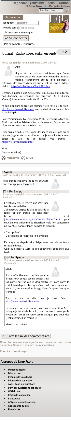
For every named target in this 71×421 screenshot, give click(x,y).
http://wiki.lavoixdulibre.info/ (18, 142)
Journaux (37, 3)
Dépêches (19, 3)
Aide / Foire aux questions (21, 384)
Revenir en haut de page (13, 351)
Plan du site (14, 409)
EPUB (29, 158)
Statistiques (14, 398)
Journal (7, 53)
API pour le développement (22, 402)
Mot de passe (10, 28)
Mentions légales (16, 370)
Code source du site (18, 406)
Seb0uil (18, 194)
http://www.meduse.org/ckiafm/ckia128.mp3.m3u (33, 219)
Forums (63, 3)
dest (15, 175)
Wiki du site (14, 391)
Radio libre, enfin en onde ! (29, 55)
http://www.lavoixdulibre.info (18, 109)
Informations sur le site (20, 380)
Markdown (13, 158)
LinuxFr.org (59, 21)
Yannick (17, 63)
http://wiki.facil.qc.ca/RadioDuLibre (30, 86)
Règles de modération (19, 395)
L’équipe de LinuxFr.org (20, 377)
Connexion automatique (19, 32)
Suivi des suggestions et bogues (24, 388)
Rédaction (34, 6)
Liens (50, 3)
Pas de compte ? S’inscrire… (19, 44)
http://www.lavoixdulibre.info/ (22, 301)
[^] (4, 191)
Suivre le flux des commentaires (27, 336)
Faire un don (14, 373)
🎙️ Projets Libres (57, 6)
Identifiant (8, 23)
